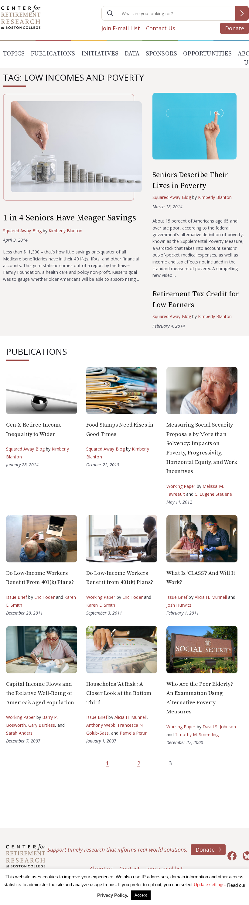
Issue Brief (16, 597)
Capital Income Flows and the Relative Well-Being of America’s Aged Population (40, 693)
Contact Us (160, 28)
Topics (14, 54)
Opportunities (207, 54)
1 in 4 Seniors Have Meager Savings (69, 218)
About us (101, 868)
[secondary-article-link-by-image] (199, 127)
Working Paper (181, 486)
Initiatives (99, 54)
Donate (234, 28)
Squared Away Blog (22, 230)
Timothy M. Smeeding (197, 734)
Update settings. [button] (210, 884)
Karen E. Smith (100, 605)
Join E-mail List (120, 28)
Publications (53, 54)
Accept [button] (141, 895)
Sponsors (161, 54)
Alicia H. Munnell (211, 597)
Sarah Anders (19, 733)
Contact (129, 868)
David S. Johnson (219, 726)
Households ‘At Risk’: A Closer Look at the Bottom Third (118, 693)
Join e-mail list (164, 868)
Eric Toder (44, 597)
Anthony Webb (100, 725)
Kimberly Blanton (66, 230)
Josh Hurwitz (178, 605)
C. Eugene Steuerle (213, 494)
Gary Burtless (41, 725)
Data (132, 54)
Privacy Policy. (112, 895)
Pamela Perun (134, 733)
